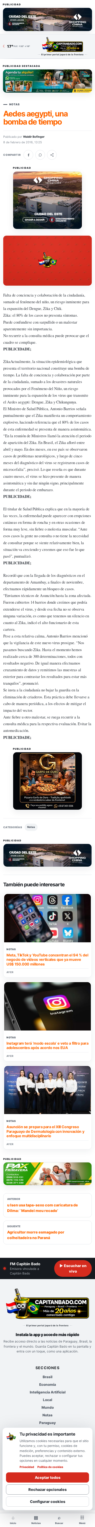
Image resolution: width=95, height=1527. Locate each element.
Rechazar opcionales (47, 1489)
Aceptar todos (47, 1477)
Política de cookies (50, 1467)
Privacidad (27, 1467)
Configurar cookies (47, 1501)
